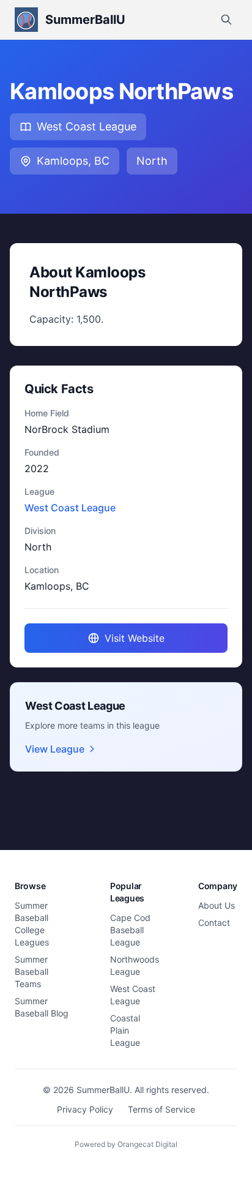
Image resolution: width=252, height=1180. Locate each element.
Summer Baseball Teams (31, 971)
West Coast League (86, 126)
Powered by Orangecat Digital (126, 1144)
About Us (216, 905)
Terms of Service (161, 1109)
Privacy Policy (85, 1109)
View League (54, 749)
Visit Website (135, 638)
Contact (214, 922)
